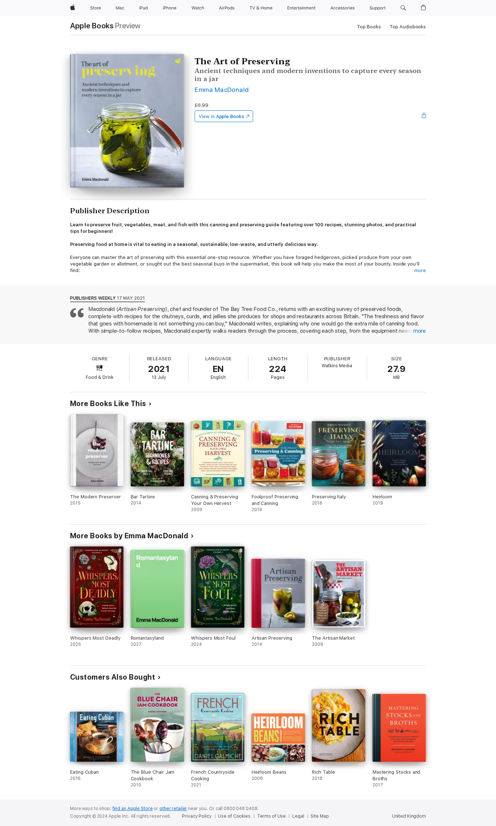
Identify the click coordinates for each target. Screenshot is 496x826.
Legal (298, 816)
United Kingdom (409, 816)
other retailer (173, 808)
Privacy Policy (196, 816)
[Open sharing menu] (424, 116)
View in (221, 116)
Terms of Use (271, 816)
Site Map (319, 816)
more (420, 270)
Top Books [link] (369, 26)
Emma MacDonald (222, 89)
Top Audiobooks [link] (408, 26)
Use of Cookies (234, 816)
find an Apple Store (133, 808)
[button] (403, 8)
